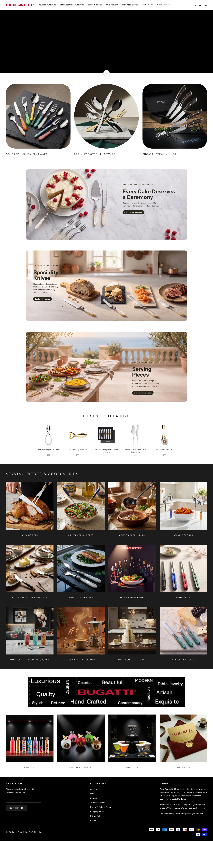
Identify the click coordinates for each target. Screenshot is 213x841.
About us (94, 789)
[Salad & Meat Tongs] (132, 568)
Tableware (147, 5)
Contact (93, 798)
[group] (106, 41)
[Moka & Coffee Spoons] (81, 630)
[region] (106, 41)
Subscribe (16, 808)
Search (93, 820)
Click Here (200, 808)
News (92, 793)
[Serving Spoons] (183, 506)
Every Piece (163, 5)
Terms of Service (97, 802)
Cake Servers (112, 5)
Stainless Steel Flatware (72, 5)
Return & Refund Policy (100, 807)
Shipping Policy (97, 811)
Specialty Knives (130, 5)
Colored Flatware (47, 5)
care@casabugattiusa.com (191, 813)
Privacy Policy (96, 816)
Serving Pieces (95, 5)
